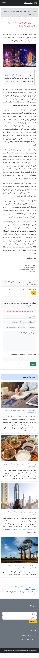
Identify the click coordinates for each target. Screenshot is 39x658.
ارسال (33, 364)
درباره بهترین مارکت (27, 635)
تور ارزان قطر (12, 75)
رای (34, 292)
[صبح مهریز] (30, 3)
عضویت (32, 621)
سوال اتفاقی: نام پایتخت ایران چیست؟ (23, 354)
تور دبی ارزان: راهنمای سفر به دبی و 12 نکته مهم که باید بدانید (20, 513)
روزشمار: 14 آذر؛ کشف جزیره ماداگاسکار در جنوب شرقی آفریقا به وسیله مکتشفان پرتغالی (21, 567)
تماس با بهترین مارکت (26, 639)
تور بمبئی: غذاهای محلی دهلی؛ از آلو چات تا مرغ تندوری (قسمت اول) (20, 465)
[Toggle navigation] (4, 3)
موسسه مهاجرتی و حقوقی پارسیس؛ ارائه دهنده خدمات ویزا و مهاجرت (20, 411)
